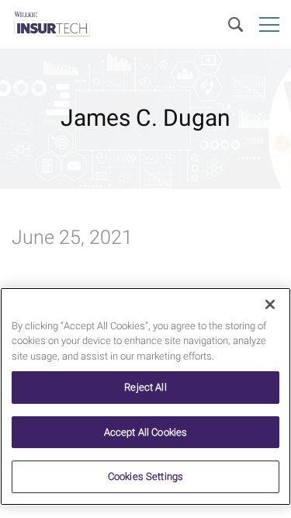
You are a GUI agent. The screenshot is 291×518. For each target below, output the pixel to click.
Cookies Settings (145, 476)
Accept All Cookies (145, 432)
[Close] (270, 304)
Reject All (145, 387)
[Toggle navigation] (269, 25)
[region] (145, 396)
